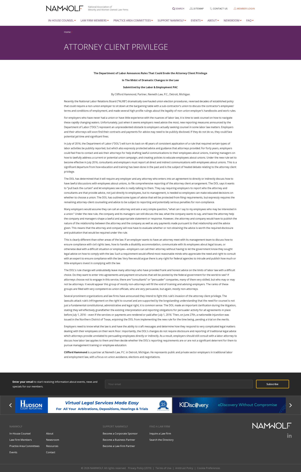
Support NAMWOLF (171, 20)
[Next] (290, 405)
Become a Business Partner (119, 440)
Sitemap (199, 8)
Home (67, 31)
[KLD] (94, 405)
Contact (50, 452)
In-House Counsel (61, 20)
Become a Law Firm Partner (119, 446)
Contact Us (220, 8)
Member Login (246, 8)
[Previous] (10, 405)
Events (196, 20)
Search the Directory (161, 440)
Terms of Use (163, 468)
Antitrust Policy (184, 468)
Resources (52, 446)
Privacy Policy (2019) (139, 468)
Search (179, 8)
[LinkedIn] (287, 437)
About (212, 20)
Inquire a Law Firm (160, 433)
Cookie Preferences (208, 468)
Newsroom (231, 20)
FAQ (248, 20)
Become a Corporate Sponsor (120, 433)
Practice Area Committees (132, 20)
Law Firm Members (94, 20)
